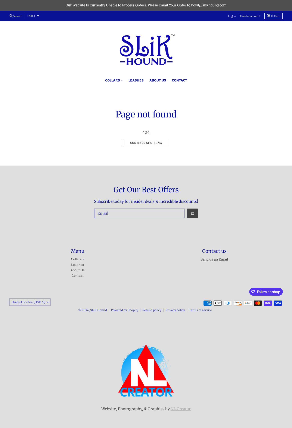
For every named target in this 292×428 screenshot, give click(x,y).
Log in (232, 16)
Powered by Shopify (124, 310)
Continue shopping (146, 143)
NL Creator (181, 408)
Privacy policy (175, 310)
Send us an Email (214, 259)
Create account (250, 16)
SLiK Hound (98, 310)
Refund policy (151, 310)
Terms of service (200, 310)
